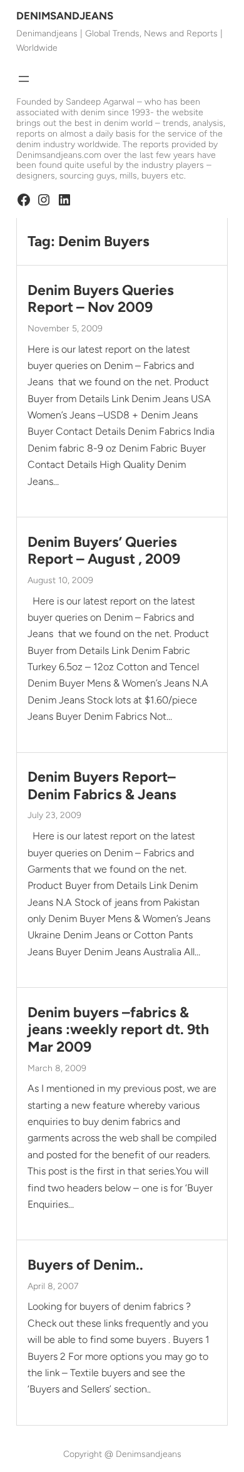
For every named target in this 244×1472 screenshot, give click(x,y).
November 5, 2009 (65, 328)
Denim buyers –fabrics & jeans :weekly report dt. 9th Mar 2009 (118, 1029)
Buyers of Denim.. (85, 1265)
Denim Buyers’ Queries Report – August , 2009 (104, 551)
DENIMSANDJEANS (64, 15)
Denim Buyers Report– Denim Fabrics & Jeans (102, 786)
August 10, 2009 (60, 580)
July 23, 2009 (54, 815)
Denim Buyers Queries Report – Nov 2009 (101, 299)
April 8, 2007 (53, 1286)
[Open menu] (23, 78)
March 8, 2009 (57, 1068)
